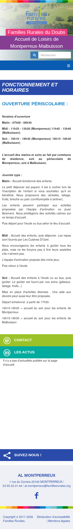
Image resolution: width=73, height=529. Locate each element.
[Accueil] (36, 16)
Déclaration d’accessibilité (53, 517)
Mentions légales (59, 521)
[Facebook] (36, 495)
